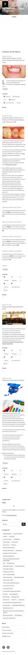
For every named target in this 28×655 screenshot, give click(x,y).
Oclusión (5, 594)
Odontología (6, 597)
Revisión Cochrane (8, 615)
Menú (14, 16)
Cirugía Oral (17, 539)
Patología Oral (15, 597)
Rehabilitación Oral (8, 608)
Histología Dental (19, 566)
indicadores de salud (11, 164)
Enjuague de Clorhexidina (10, 553)
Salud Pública (18, 615)
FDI (4, 563)
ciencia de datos (7, 539)
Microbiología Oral (19, 577)
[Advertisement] (14, 34)
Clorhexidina (6, 542)
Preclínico (14, 599)
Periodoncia (6, 599)
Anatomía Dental (17, 533)
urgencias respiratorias (9, 618)
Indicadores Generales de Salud (13, 380)
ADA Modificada (7, 533)
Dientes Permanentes (9, 547)
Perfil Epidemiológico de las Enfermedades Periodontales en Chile (13, 60)
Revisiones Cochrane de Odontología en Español (13, 611)
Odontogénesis (14, 594)
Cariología (11, 536)
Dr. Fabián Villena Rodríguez (13, 10)
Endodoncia (19, 550)
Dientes (14, 545)
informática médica (8, 569)
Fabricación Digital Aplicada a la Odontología (11, 559)
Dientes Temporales (8, 550)
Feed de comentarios (7, 633)
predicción (21, 599)
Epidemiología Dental (8, 556)
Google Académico (12, 515)
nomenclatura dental (8, 585)
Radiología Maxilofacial (18, 605)
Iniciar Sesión (5, 627)
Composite (15, 542)
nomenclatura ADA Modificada (11, 583)
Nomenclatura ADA (8, 580)
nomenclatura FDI (7, 588)
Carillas (5, 536)
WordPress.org (6, 636)
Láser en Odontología (8, 574)
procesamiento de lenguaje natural (12, 602)
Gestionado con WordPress (8, 651)
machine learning (7, 577)
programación (6, 605)
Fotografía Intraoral (8, 566)
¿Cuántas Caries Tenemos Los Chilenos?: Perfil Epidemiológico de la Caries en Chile (13, 120)
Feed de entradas (6, 630)
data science (6, 545)
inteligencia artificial (8, 571)
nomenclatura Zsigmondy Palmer (12, 591)
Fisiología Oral (10, 563)
